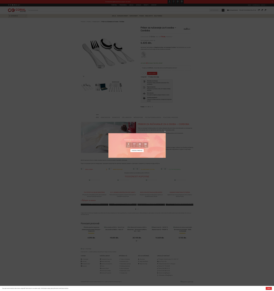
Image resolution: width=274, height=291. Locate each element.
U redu (268, 288)
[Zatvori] (165, 131)
